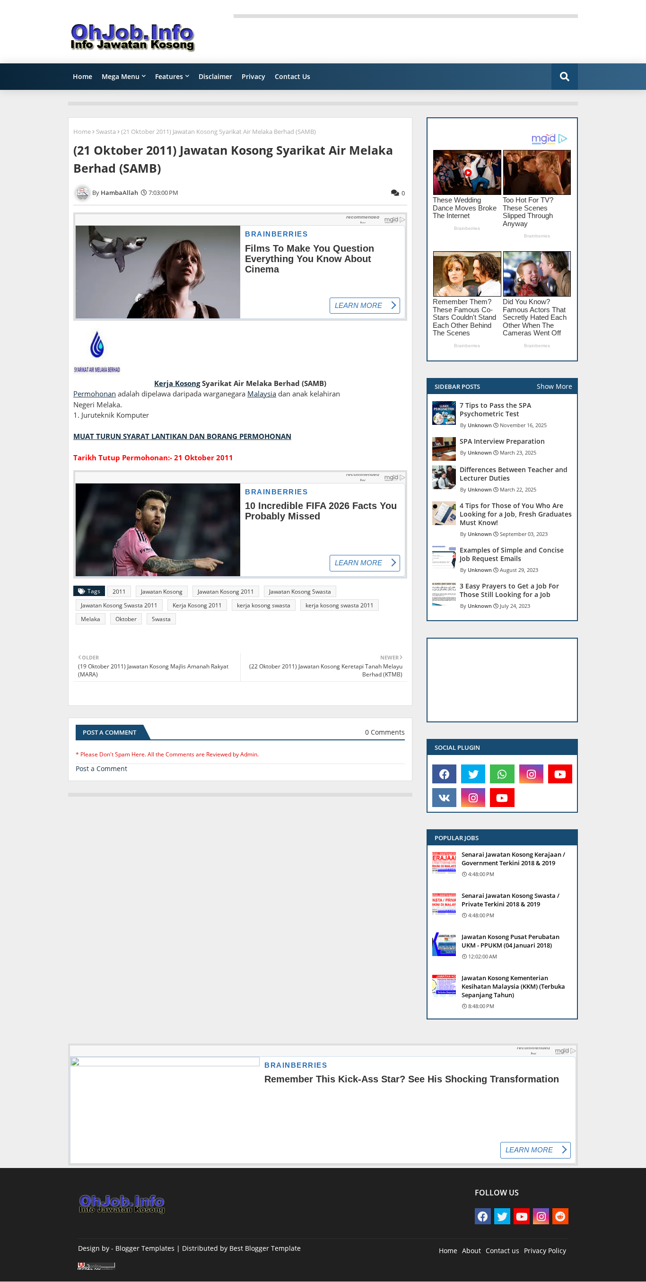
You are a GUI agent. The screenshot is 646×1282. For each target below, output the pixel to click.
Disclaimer (215, 76)
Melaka (90, 619)
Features (169, 76)
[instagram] (531, 773)
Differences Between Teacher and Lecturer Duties (513, 474)
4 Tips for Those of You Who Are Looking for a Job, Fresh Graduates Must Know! (516, 514)
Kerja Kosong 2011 (197, 605)
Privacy (253, 76)
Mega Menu (121, 76)
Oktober (126, 619)
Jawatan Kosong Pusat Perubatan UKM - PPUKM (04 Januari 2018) (510, 940)
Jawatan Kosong (162, 592)
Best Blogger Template (265, 1248)
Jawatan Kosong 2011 (226, 592)
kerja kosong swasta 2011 (340, 605)
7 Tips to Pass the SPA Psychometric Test (495, 409)
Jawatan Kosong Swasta (300, 592)
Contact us (502, 1250)
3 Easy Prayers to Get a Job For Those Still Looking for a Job (509, 590)
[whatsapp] (502, 773)
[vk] (444, 797)
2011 (119, 592)
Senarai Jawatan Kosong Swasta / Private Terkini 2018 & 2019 (510, 899)
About (471, 1250)
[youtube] (560, 773)
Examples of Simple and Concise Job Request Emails (512, 554)
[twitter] (473, 773)
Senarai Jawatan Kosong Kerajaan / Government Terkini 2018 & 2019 (513, 858)
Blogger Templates (145, 1248)
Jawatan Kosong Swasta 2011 (119, 605)
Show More (554, 386)
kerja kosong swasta (263, 605)
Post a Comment (101, 768)
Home (82, 76)
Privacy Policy (545, 1250)
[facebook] (444, 773)
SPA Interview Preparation (502, 441)
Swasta (106, 131)
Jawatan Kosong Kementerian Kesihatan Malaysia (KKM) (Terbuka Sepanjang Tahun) (513, 986)
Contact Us (292, 76)
